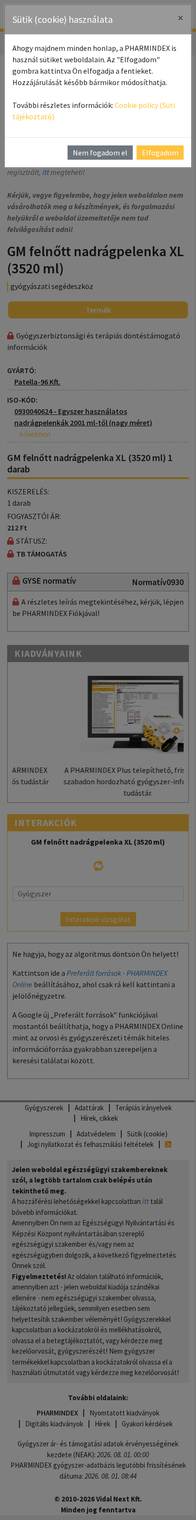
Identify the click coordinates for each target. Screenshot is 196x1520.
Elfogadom (160, 152)
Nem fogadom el (100, 152)
